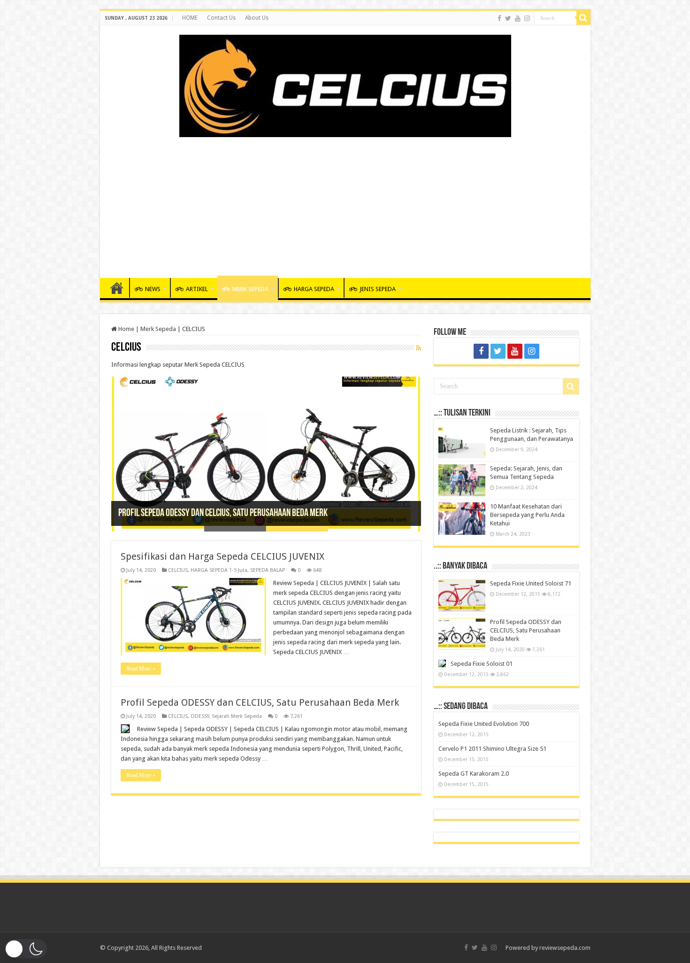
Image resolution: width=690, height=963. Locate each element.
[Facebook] (499, 18)
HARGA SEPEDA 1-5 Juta (219, 570)
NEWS (153, 289)
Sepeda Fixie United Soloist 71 (530, 583)
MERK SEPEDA (250, 289)
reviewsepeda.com (564, 947)
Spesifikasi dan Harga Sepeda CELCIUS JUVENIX (222, 556)
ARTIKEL (197, 289)
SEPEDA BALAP (267, 570)
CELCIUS (178, 570)
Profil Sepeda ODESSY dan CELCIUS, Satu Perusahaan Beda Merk (223, 513)
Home (125, 328)
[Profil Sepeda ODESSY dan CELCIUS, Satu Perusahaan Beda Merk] (461, 634)
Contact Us (221, 18)
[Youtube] (517, 18)
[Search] (583, 18)
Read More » (140, 668)
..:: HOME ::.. (117, 288)
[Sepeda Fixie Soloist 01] (442, 663)
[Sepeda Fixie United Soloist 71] (461, 595)
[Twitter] (508, 18)
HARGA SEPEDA (314, 289)
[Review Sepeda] (345, 84)
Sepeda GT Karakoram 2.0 (473, 773)
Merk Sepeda (158, 328)
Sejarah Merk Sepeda (237, 716)
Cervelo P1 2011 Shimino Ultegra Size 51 (492, 748)
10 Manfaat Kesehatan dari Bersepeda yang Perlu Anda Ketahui (527, 515)
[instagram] (527, 18)
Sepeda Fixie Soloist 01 (482, 663)
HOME (190, 18)
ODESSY (200, 716)
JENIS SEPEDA (378, 289)
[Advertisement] (345, 203)
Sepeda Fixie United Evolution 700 (483, 723)
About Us (256, 18)
